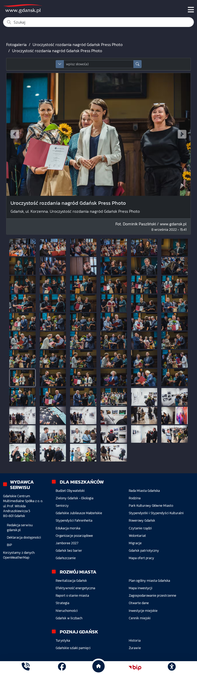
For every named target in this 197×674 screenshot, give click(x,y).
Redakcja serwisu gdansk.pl (20, 527)
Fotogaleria (16, 44)
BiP (9, 544)
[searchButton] (137, 64)
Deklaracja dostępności (24, 537)
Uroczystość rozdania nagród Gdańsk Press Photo (78, 44)
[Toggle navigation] (191, 9)
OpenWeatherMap (16, 557)
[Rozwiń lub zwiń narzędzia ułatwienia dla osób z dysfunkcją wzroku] (171, 667)
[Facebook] (62, 667)
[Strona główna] (25, 667)
